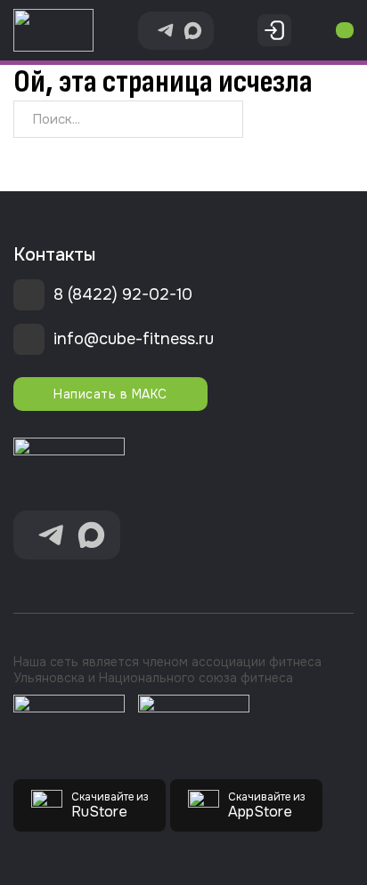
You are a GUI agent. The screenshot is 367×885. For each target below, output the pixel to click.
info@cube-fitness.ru (133, 339)
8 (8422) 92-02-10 (122, 294)
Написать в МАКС (110, 394)
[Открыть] (345, 30)
